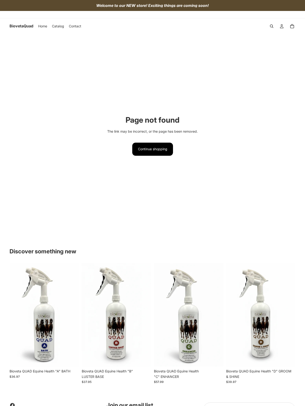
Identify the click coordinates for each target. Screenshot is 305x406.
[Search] (271, 26)
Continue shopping (152, 149)
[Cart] (292, 26)
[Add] (71, 359)
